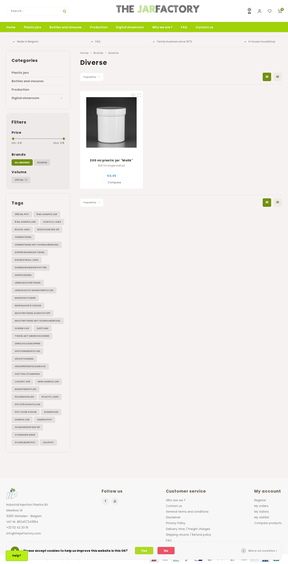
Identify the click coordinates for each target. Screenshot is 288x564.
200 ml (21, 179)
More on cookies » (262, 551)
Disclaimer (173, 517)
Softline (42, 328)
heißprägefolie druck (30, 366)
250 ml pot (22, 214)
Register (260, 500)
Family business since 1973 (174, 41)
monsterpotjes (25, 389)
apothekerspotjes (27, 351)
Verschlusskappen (27, 343)
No (166, 551)
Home (10, 27)
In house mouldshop (262, 41)
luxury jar (22, 381)
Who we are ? (162, 27)
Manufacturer (25, 298)
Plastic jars (32, 27)
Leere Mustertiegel (28, 282)
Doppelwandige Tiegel (30, 252)
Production (99, 27)
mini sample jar (48, 381)
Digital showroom (130, 27)
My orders (261, 506)
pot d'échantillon (27, 404)
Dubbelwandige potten (31, 267)
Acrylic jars (52, 221)
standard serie (25, 434)
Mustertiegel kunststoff (32, 313)
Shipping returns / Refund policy (188, 535)
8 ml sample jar (25, 221)
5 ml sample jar (46, 214)
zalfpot (48, 442)
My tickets (261, 512)
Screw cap (22, 328)
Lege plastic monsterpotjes (34, 290)
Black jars (22, 229)
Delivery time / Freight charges (188, 529)
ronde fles (51, 412)
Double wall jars (26, 260)
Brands (98, 53)
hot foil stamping (27, 374)
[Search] (64, 11)
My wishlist (261, 517)
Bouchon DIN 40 (48, 229)
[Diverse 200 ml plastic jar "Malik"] (111, 122)
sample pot (44, 419)
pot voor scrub (25, 412)
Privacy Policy (175, 523)
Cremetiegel (23, 237)
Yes (144, 551)
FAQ (184, 27)
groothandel (24, 358)
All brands (22, 162)
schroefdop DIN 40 (27, 427)
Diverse (42, 162)
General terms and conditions (187, 512)
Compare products (268, 523)
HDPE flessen (23, 275)
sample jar (22, 419)
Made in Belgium (28, 41)
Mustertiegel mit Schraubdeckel (38, 320)
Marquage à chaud (28, 305)
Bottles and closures (66, 27)
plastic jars (50, 396)
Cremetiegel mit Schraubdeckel (37, 244)
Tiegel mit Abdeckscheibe (32, 336)
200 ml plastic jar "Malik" (111, 160)
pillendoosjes (24, 396)
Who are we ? (176, 500)
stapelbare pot (25, 442)
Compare (114, 182)
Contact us (204, 27)
